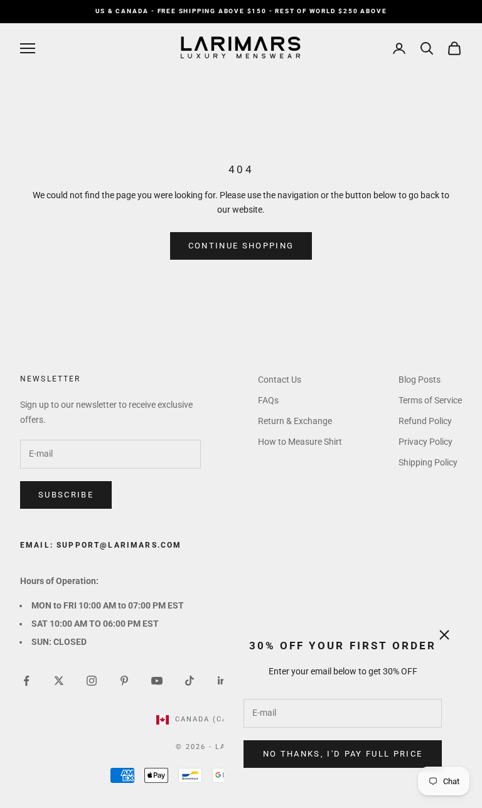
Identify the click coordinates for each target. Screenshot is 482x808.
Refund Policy (425, 421)
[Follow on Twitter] (59, 680)
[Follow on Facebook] (26, 680)
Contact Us (279, 380)
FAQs (268, 400)
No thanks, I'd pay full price (343, 753)
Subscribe (66, 494)
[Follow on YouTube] (157, 680)
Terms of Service (430, 400)
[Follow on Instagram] (91, 680)
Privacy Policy (426, 442)
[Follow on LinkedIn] (222, 680)
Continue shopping (241, 245)
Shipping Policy (428, 462)
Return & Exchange (295, 421)
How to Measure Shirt (300, 442)
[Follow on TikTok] (189, 680)
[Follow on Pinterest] (124, 680)
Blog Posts (420, 380)
